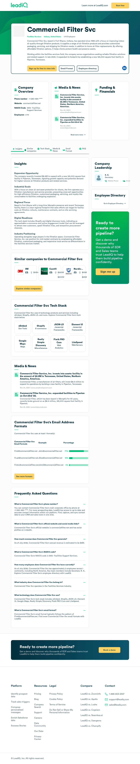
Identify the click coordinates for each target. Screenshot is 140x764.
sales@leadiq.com (117, 705)
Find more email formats (59, 616)
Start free (120, 5)
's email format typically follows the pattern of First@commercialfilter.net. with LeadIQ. (49, 614)
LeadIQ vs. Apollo (89, 699)
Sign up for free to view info (42, 68)
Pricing (37, 694)
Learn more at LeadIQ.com (95, 5)
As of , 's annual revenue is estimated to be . (49, 541)
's (46, 554)
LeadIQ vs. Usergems (91, 721)
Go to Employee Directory (113, 203)
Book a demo (109, 650)
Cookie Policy (56, 699)
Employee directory (88, 68)
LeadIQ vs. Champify (91, 726)
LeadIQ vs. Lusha (89, 704)
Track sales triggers (20, 702)
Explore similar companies (28, 288)
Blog (36, 699)
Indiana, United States (52, 36)
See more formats (24, 476)
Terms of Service (57, 704)
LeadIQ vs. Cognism (90, 710)
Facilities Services (56, 586)
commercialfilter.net (60, 528)
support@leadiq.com (119, 699)
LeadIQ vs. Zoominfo (91, 694)
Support (38, 712)
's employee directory (40, 573)
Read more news (77, 135)
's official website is (48, 527)
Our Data (38, 731)
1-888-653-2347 (116, 694)
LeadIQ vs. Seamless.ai (92, 715)
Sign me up (107, 271)
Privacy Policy (56, 694)
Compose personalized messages (17, 710)
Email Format (67, 68)
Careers (38, 718)
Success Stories (18, 726)
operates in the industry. (42, 584)
